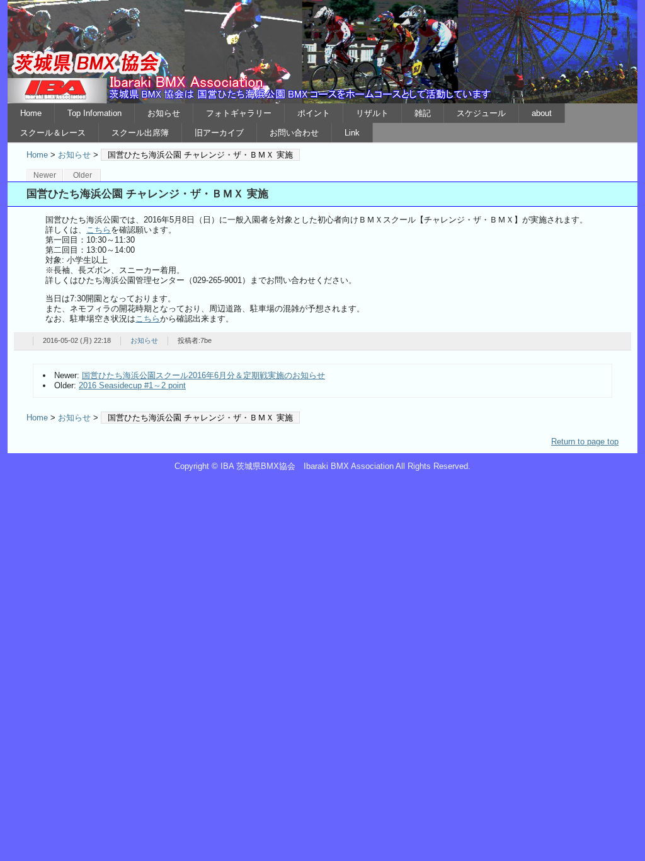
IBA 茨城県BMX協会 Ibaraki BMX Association (322, 51)
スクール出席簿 (140, 132)
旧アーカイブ (219, 132)
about (542, 113)
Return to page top (585, 441)
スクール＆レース (53, 132)
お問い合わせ (294, 132)
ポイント (313, 113)
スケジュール (481, 113)
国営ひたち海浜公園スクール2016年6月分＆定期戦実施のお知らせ (203, 375)
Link (352, 132)
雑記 (422, 113)
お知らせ (163, 113)
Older (82, 175)
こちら (98, 229)
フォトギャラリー (238, 113)
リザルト (372, 113)
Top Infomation (94, 113)
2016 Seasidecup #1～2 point (132, 385)
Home (31, 113)
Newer (44, 175)
